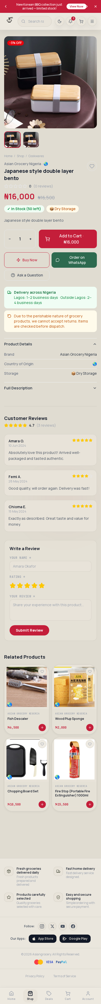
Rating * (17, 577)
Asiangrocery (41, 954)
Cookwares (36, 156)
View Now (76, 6)
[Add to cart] (42, 727)
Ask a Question (30, 275)
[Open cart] (81, 21)
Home (8, 156)
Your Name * (20, 558)
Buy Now (30, 259)
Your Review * (22, 596)
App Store (45, 938)
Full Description (18, 388)
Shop (20, 156)
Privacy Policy (34, 976)
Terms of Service (64, 976)
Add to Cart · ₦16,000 (71, 239)
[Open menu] (92, 21)
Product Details (18, 344)
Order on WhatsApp (77, 260)
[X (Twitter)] (52, 926)
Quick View (29, 697)
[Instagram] (42, 926)
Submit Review (29, 630)
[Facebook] (73, 926)
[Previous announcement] (5, 6)
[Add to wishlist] (42, 671)
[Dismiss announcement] (95, 6)
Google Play (78, 938)
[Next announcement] (87, 6)
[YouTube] (63, 926)
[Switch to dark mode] (59, 21)
